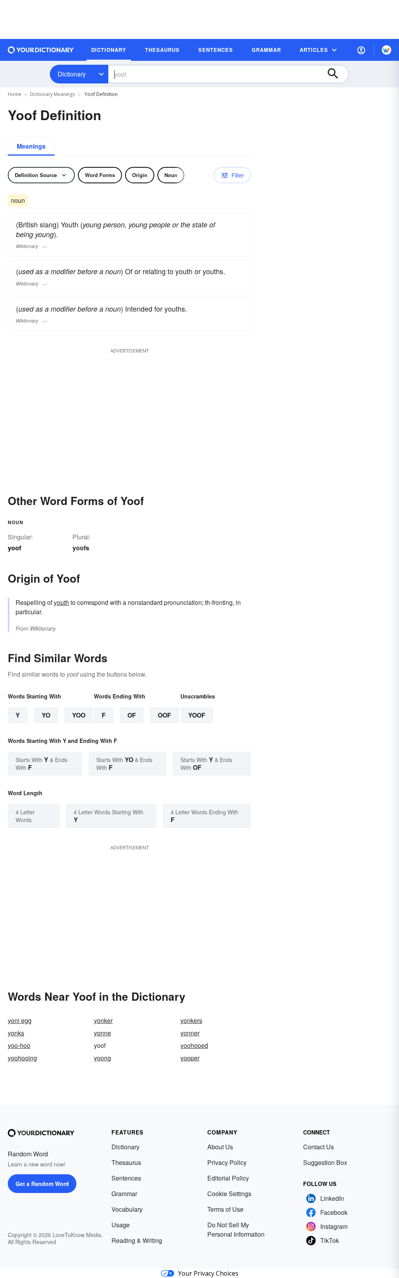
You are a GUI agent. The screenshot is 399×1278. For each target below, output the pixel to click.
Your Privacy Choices (208, 1273)
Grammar (124, 1193)
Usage (120, 1224)
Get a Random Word (42, 1184)
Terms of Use (225, 1209)
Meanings (31, 146)
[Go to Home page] (41, 49)
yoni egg (20, 1020)
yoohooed (194, 1045)
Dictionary (72, 73)
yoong (102, 1057)
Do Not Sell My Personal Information (236, 1229)
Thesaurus (126, 1162)
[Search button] (336, 74)
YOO (78, 715)
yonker (103, 1020)
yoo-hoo (19, 1045)
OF (131, 715)
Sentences (126, 1177)
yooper (190, 1057)
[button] (361, 50)
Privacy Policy (227, 1162)
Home (14, 94)
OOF (164, 715)
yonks (16, 1032)
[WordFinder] (386, 50)
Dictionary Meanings (52, 94)
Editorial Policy (228, 1177)
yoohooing (22, 1057)
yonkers (191, 1020)
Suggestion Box (325, 1162)
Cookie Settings (229, 1193)
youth (61, 602)
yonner (190, 1032)
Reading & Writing (136, 1240)
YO (46, 715)
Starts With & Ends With (41, 763)
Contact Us (318, 1146)
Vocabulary (127, 1209)
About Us (220, 1146)
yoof (196, 715)
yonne (102, 1032)
